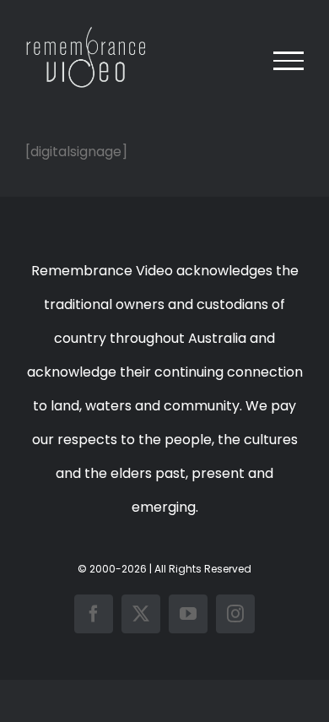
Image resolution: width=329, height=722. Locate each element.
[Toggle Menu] (288, 61)
